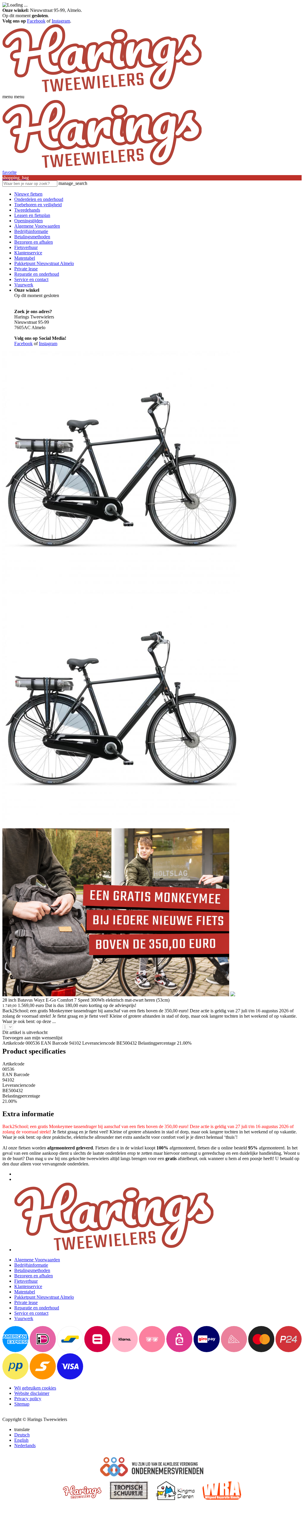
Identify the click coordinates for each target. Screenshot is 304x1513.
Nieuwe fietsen (28, 193)
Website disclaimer (31, 1393)
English (21, 1440)
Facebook (36, 20)
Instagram (61, 20)
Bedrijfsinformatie (31, 231)
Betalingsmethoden (32, 236)
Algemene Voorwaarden (37, 226)
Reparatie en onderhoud (36, 274)
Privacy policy (27, 1398)
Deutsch (22, 1434)
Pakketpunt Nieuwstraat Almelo (44, 263)
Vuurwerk (23, 284)
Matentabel (24, 258)
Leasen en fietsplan (32, 215)
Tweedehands (27, 209)
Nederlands (25, 1445)
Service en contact (31, 279)
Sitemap (21, 1403)
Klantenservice (28, 252)
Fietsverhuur (26, 247)
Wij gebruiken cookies (35, 1387)
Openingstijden (28, 220)
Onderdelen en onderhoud (38, 199)
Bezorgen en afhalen (33, 242)
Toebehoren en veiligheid (38, 204)
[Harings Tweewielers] (102, 91)
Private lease (26, 268)
